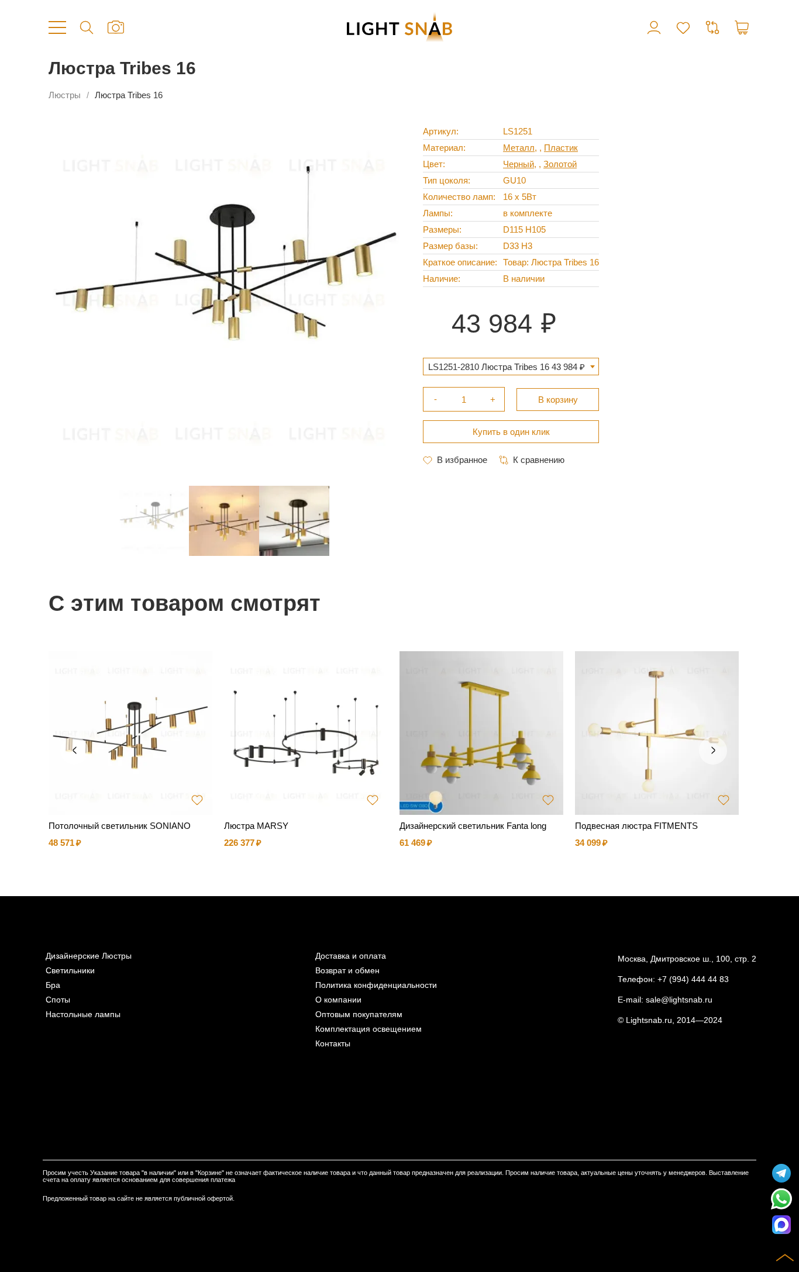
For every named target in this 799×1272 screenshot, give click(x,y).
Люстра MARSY (256, 826)
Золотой (560, 164)
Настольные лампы (83, 1014)
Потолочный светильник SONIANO (120, 826)
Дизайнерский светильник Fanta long (472, 826)
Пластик (561, 148)
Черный (518, 164)
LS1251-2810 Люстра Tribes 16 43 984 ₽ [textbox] (506, 367)
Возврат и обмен (347, 970)
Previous (74, 751)
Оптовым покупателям (358, 1014)
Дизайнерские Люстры (89, 956)
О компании (338, 1000)
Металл (519, 148)
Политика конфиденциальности (376, 985)
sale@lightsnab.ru (679, 1000)
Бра (53, 985)
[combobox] (511, 366)
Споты (58, 1000)
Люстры (65, 95)
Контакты (332, 1043)
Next (713, 751)
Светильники (70, 970)
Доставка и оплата (350, 956)
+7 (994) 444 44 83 (693, 979)
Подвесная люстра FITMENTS (636, 826)
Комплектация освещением (368, 1029)
